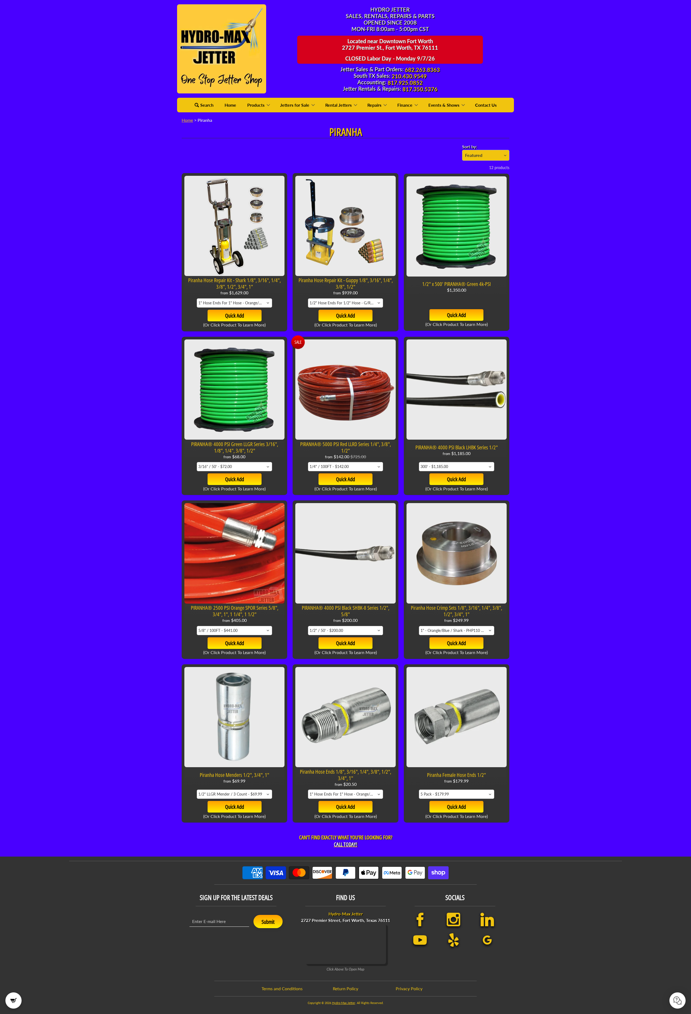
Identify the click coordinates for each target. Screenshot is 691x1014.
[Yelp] (453, 940)
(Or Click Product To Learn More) (234, 324)
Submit (268, 921)
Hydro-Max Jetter (343, 1003)
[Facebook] (420, 919)
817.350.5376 (420, 89)
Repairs (374, 104)
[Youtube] (420, 940)
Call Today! (345, 844)
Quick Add (234, 315)
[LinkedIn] (487, 919)
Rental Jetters (339, 104)
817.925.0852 (405, 82)
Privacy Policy (409, 988)
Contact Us (486, 104)
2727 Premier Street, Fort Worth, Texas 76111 (345, 917)
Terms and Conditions (282, 988)
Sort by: (469, 146)
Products (256, 104)
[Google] (487, 940)
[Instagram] (453, 919)
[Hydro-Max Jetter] (221, 48)
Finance (405, 104)
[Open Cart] (13, 1000)
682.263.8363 (422, 69)
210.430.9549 (409, 76)
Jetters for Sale (295, 104)
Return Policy (345, 988)
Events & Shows (444, 104)
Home (230, 104)
